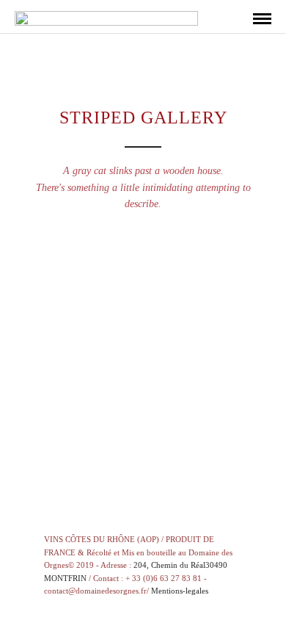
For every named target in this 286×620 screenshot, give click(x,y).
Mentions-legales (179, 590)
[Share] (237, 19)
